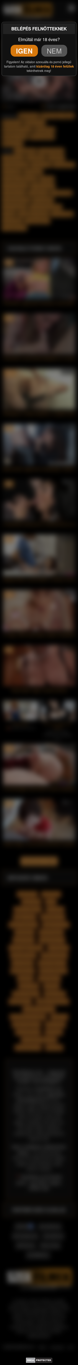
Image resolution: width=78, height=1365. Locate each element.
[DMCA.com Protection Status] (39, 1359)
